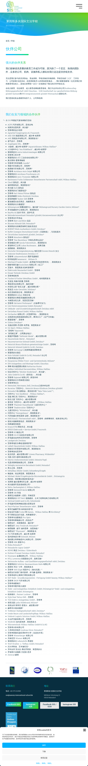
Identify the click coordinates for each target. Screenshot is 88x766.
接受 (44, 745)
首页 (8, 41)
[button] (84, 730)
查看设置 (44, 758)
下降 (44, 751)
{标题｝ (38, 763)
